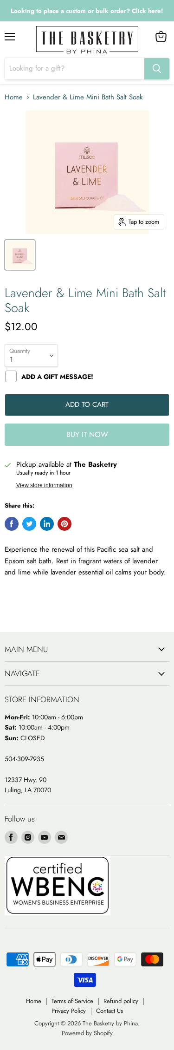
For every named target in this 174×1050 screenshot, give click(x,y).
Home (14, 97)
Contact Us (109, 1010)
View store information (44, 485)
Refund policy (120, 1001)
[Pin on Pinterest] (64, 524)
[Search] (156, 68)
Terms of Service (72, 1001)
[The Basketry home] (87, 39)
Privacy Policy (69, 1010)
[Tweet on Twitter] (29, 524)
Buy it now (87, 434)
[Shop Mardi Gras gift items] (87, 11)
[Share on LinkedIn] (47, 524)
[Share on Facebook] (12, 524)
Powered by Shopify (87, 1033)
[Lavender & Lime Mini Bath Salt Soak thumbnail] (20, 255)
